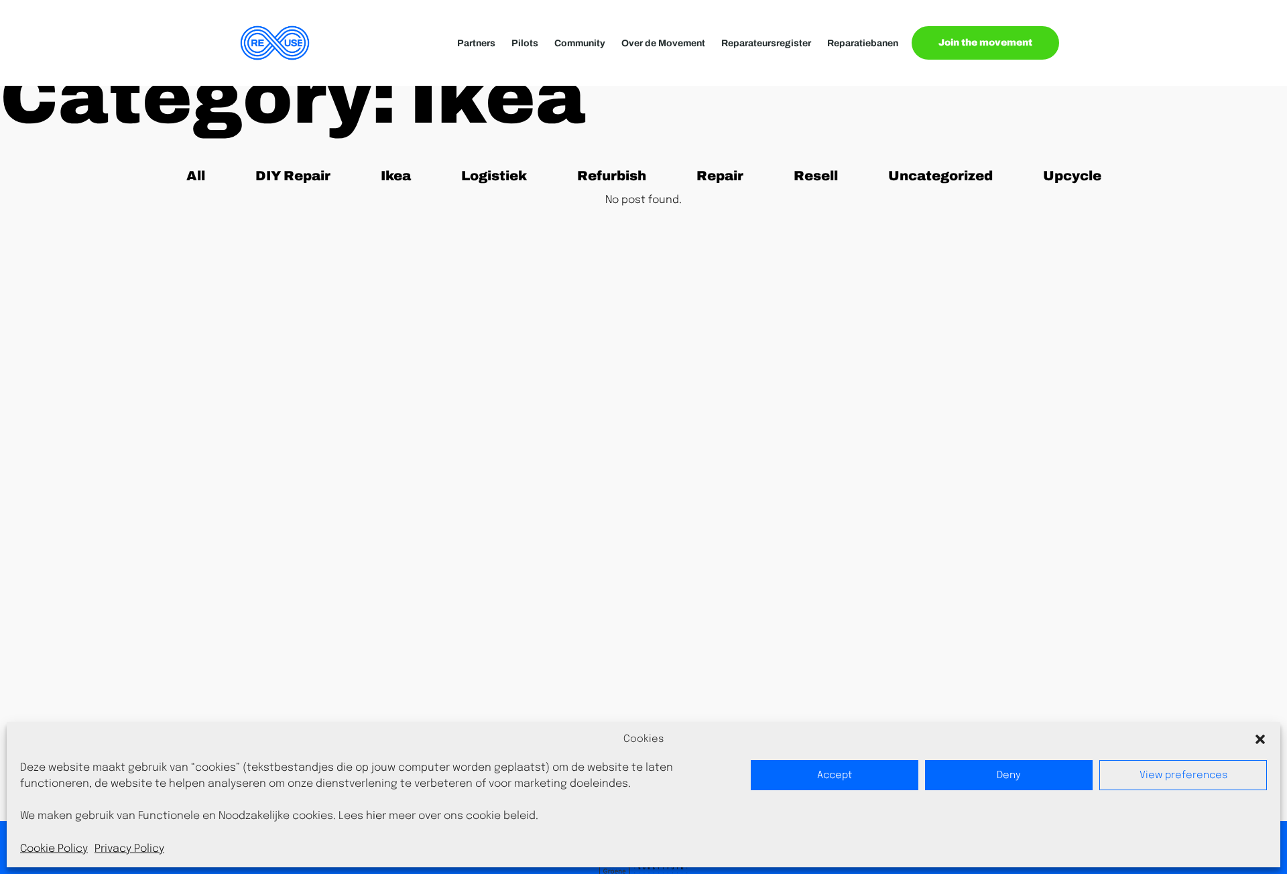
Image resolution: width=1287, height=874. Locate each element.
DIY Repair (292, 175)
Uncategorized (940, 175)
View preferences (1183, 775)
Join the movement (985, 43)
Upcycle (1071, 175)
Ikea (404, 175)
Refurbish (611, 175)
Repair (724, 175)
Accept (834, 775)
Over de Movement (663, 43)
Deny (1009, 775)
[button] (1260, 739)
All (204, 175)
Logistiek (494, 175)
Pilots (524, 43)
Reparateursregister (766, 43)
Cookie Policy (54, 849)
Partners (476, 43)
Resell (821, 175)
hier (376, 816)
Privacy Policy (129, 849)
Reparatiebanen (862, 43)
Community (579, 43)
